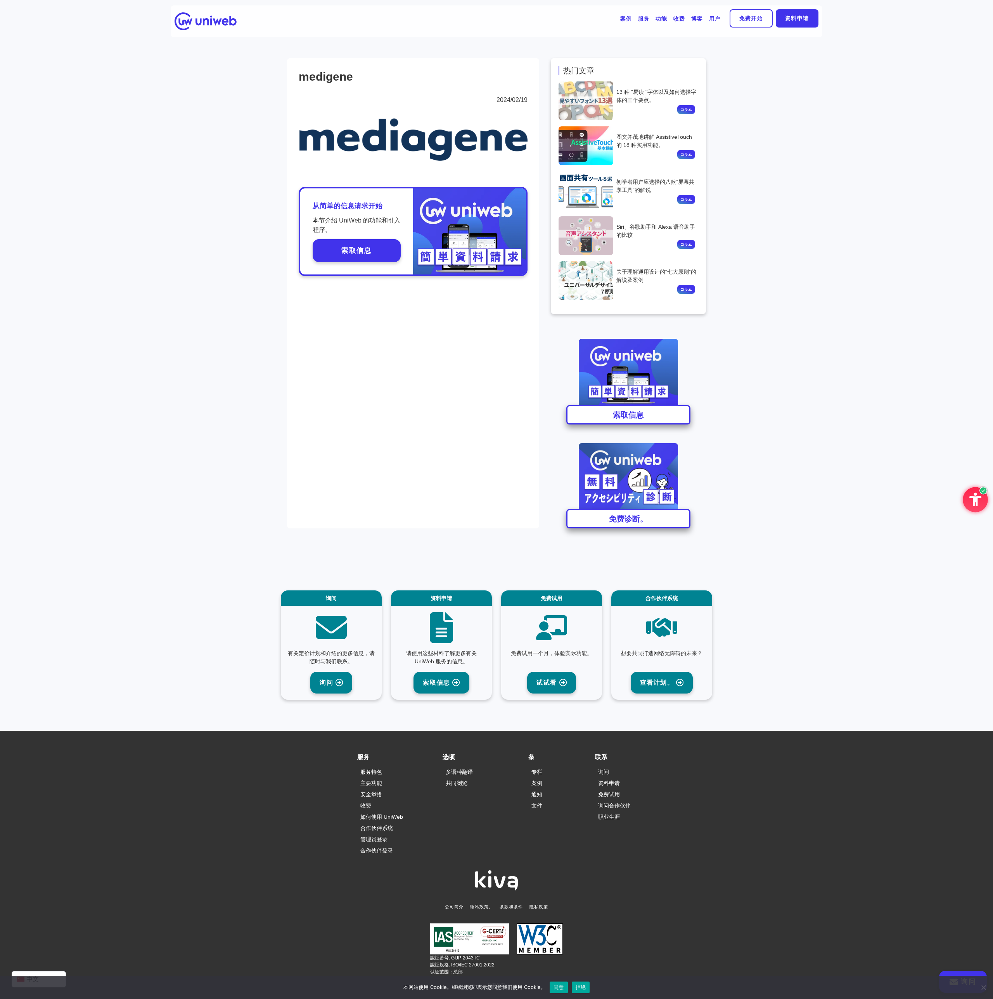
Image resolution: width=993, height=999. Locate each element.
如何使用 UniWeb (381, 817)
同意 (559, 987)
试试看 (547, 682)
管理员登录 (374, 839)
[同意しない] (983, 987)
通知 (536, 794)
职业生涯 (609, 817)
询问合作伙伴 (614, 805)
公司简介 (454, 906)
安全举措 (371, 794)
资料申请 (797, 18)
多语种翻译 (459, 772)
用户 (715, 19)
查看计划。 (658, 682)
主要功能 (371, 783)
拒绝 (581, 987)
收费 (679, 19)
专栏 (536, 772)
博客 (697, 19)
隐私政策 (538, 906)
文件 (536, 805)
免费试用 (609, 794)
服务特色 (371, 772)
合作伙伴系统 (376, 828)
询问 (328, 682)
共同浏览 (456, 783)
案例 (626, 19)
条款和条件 (511, 906)
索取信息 (356, 250)
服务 (644, 19)
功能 (661, 19)
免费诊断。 (628, 518)
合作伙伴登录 (376, 850)
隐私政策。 (481, 906)
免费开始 (751, 18)
